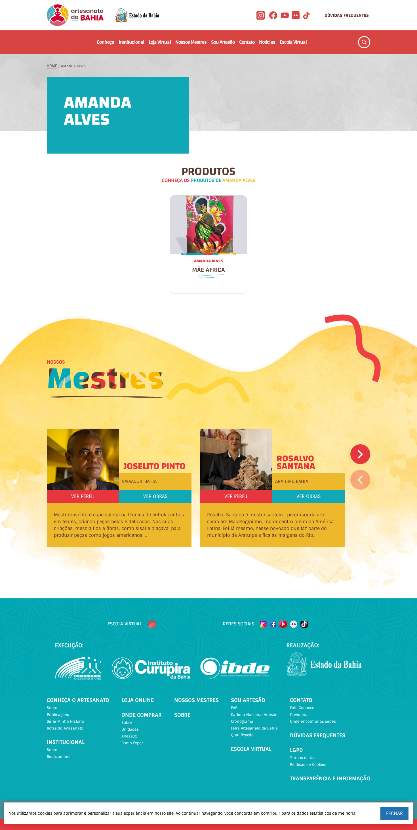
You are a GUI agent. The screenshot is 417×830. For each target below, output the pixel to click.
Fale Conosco (302, 707)
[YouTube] (285, 15)
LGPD (296, 750)
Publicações (58, 714)
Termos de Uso (303, 757)
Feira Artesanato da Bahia (254, 728)
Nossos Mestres (191, 42)
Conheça (105, 42)
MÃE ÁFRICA (208, 270)
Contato (246, 42)
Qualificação (242, 735)
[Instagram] (261, 15)
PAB (234, 707)
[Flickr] (296, 15)
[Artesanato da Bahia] (75, 15)
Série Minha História (65, 721)
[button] (360, 454)
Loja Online (137, 700)
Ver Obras (155, 496)
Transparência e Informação (330, 778)
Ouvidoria (299, 714)
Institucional (131, 42)
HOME (52, 66)
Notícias (267, 42)
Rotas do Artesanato (65, 728)
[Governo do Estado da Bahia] (137, 15)
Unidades (130, 729)
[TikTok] (306, 15)
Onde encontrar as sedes (313, 721)
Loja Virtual (160, 42)
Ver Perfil (83, 496)
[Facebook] (273, 15)
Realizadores (58, 756)
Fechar (394, 813)
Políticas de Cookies (308, 764)
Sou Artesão (223, 42)
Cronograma (242, 721)
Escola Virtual (293, 42)
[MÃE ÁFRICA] (208, 225)
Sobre (52, 707)
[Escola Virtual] (152, 624)
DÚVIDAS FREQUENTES (347, 15)
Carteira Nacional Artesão (254, 714)
